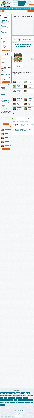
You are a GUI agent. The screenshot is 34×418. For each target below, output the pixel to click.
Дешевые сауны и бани (5, 32)
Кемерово (20, 395)
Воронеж (27, 393)
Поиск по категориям (19, 44)
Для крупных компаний (5, 29)
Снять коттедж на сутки (21, 125)
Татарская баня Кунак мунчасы (19, 108)
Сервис (25, 8)
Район (2, 8)
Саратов (31, 400)
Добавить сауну (30, 4)
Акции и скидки (17, 414)
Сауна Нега (3, 64)
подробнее (18, 66)
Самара (27, 400)
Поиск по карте (22, 3)
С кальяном (3, 48)
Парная (9, 8)
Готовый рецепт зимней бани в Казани (8, 146)
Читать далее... (3, 97)
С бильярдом (4, 46)
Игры (32, 8)
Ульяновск (17, 402)
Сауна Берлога (30, 85)
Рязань (23, 400)
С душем (3, 42)
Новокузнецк (25, 397)
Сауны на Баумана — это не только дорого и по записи (8, 134)
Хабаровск (25, 402)
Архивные (22, 411)
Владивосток (18, 393)
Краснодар (25, 395)
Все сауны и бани (22, 1)
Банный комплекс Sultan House (30, 103)
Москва (2, 393)
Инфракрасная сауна (5, 23)
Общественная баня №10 (30, 90)
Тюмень (13, 402)
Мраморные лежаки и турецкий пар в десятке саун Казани (8, 143)
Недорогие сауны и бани (6, 33)
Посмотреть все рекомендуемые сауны (23, 69)
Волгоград (23, 393)
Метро (6, 8)
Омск (7, 400)
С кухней (20, 132)
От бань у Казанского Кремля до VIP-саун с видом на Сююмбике (8, 139)
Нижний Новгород (19, 397)
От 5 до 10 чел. (26, 124)
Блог (19, 411)
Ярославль (2, 404)
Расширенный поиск (6, 50)
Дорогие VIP (4, 34)
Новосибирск (3, 400)
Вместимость (20, 8)
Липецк (5, 397)
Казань (16, 395)
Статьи (23, 413)
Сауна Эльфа (3, 94)
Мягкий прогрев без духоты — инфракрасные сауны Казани (8, 130)
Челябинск (30, 402)
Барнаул (13, 393)
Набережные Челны (11, 397)
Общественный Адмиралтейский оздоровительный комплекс (31, 82)
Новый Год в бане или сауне (6, 37)
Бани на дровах (4, 22)
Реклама (16, 411)
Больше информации (6, 149)
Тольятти (2, 402)
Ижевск (8, 395)
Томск (6, 402)
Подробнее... (3, 62)
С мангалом (3, 47)
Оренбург (11, 400)
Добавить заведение (18, 413)
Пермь (16, 400)
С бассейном (21, 129)
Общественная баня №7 (5, 100)
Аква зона (13, 8)
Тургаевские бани (4, 87)
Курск (2, 397)
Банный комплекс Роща (5, 74)
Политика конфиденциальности (8, 416)
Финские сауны (4, 20)
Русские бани (22, 121)
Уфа (21, 402)
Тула (9, 402)
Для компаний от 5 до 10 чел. (5, 28)
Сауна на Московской (5, 56)
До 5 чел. (21, 124)
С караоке (3, 45)
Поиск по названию (27, 44)
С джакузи (3, 41)
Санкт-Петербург (7, 393)
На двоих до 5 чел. (5, 26)
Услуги (29, 8)
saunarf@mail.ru (5, 410)
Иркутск (12, 395)
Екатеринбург (3, 395)
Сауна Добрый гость (30, 108)
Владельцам (22, 5)
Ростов (19, 400)
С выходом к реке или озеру (25, 130)
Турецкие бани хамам (5, 21)
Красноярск (30, 395)
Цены (16, 8)
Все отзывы (6, 124)
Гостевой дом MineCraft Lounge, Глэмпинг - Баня (30, 99)
